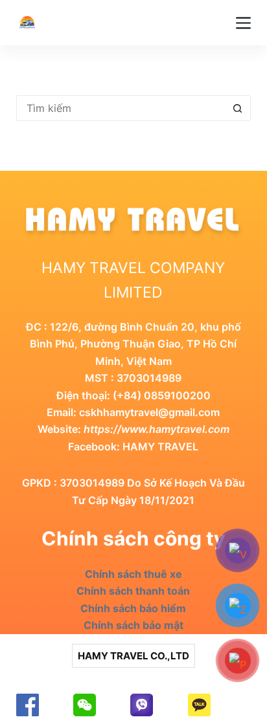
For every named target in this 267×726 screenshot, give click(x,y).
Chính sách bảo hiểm (133, 608)
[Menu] (243, 23)
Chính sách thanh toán (133, 590)
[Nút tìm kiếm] (238, 108)
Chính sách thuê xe (133, 573)
